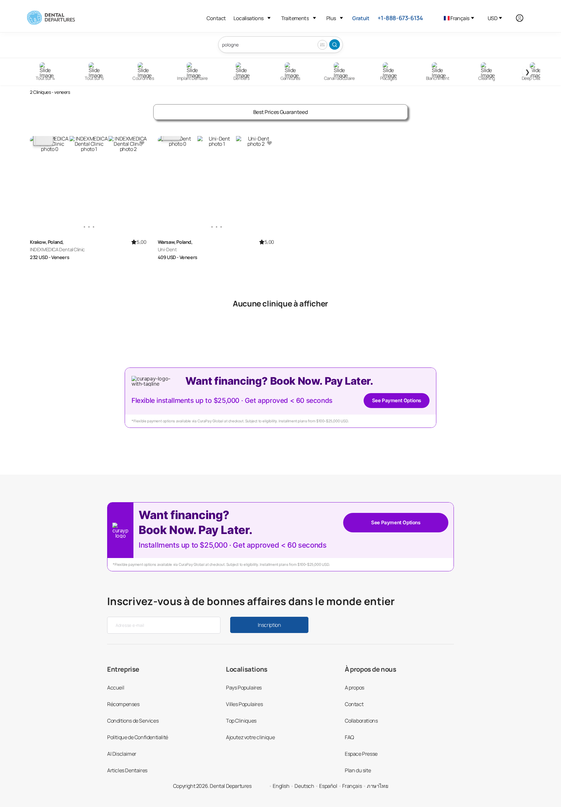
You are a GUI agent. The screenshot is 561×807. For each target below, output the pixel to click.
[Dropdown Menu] (269, 18)
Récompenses (123, 704)
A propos (354, 687)
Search (334, 44)
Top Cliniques (241, 720)
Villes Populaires (244, 704)
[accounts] (523, 18)
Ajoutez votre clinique (250, 737)
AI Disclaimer (121, 753)
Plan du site (358, 770)
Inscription (269, 624)
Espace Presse (361, 753)
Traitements (295, 18)
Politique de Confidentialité (137, 737)
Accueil (115, 687)
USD (492, 18)
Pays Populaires (244, 687)
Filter (322, 45)
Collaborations (361, 720)
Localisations (248, 18)
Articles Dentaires (127, 770)
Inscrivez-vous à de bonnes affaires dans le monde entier (251, 601)
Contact (216, 18)
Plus (331, 18)
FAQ (349, 737)
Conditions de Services (132, 720)
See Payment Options (396, 400)
